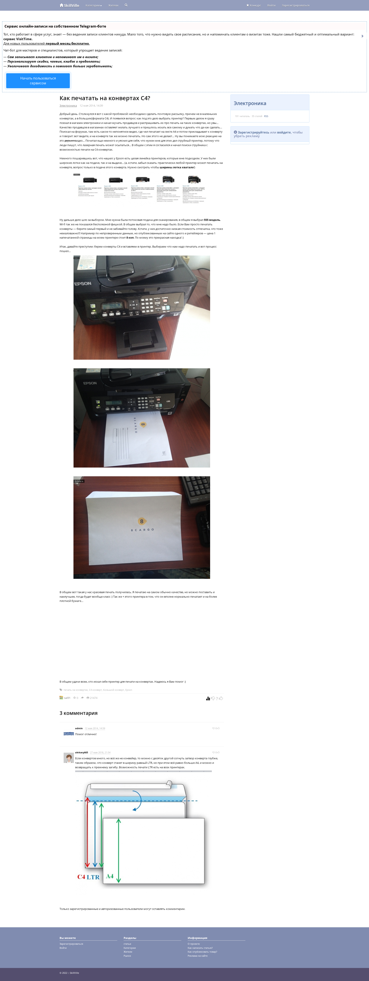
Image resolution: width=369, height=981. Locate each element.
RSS (266, 116)
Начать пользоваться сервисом (38, 80)
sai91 (67, 698)
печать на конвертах (76, 689)
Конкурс (255, 5)
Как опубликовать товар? (202, 951)
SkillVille (71, 5)
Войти (271, 5)
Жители (113, 5)
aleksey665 (81, 752)
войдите (284, 132)
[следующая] (362, 36)
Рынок (127, 955)
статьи (127, 943)
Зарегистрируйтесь (253, 132)
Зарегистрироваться (295, 5)
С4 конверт (95, 689)
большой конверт (113, 689)
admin (79, 728)
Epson (128, 689)
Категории (93, 5)
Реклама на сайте (198, 955)
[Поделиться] (82, 697)
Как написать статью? (200, 947)
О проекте (194, 943)
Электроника (68, 105)
